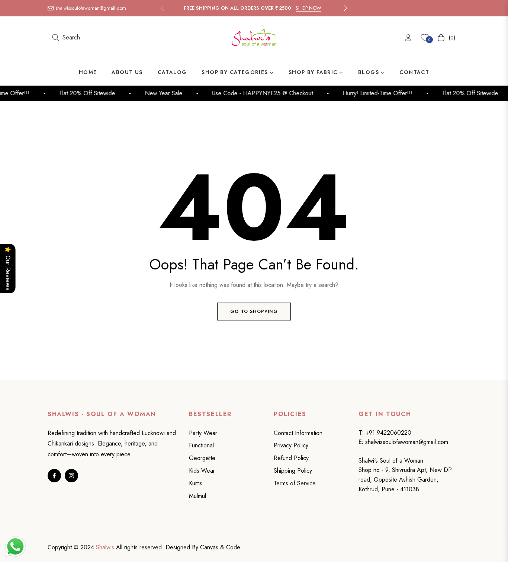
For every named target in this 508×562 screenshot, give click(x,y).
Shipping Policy (293, 470)
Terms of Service (295, 483)
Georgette (202, 458)
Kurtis (195, 483)
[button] (345, 8)
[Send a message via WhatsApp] (15, 546)
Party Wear (203, 433)
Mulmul (197, 496)
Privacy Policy (291, 445)
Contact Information (298, 433)
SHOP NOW (308, 8)
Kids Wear (202, 470)
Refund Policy (291, 458)
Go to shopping (254, 311)
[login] (408, 37)
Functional (201, 445)
